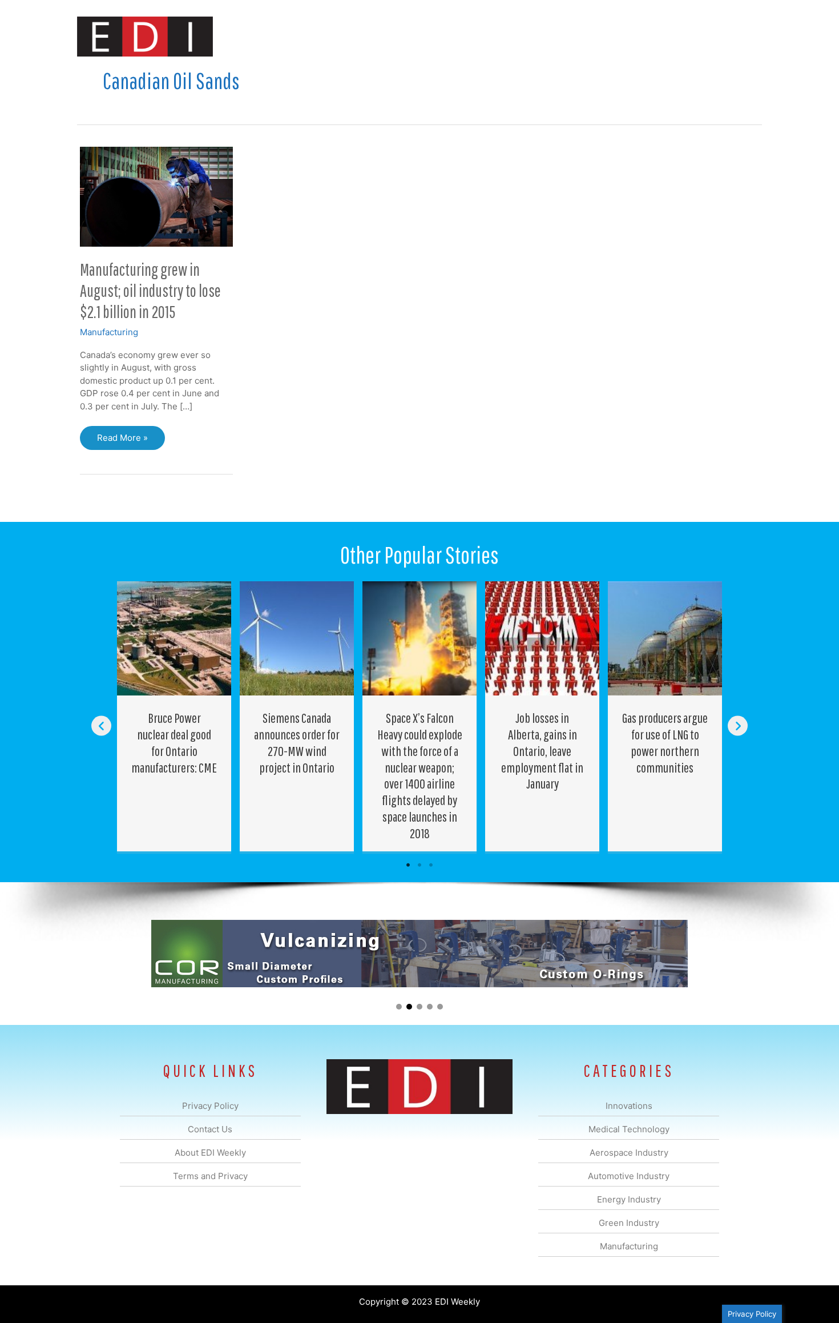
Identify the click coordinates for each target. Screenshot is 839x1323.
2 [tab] (419, 865)
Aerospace (389, 36)
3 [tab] (431, 865)
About (656, 36)
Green (544, 36)
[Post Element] (174, 716)
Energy (501, 36)
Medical (338, 36)
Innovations (285, 36)
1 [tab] (408, 865)
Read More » (125, 441)
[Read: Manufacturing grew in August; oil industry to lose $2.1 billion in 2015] (156, 195)
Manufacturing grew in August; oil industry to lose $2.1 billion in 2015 (150, 290)
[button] (744, 36)
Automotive (448, 36)
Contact (702, 36)
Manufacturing (600, 36)
